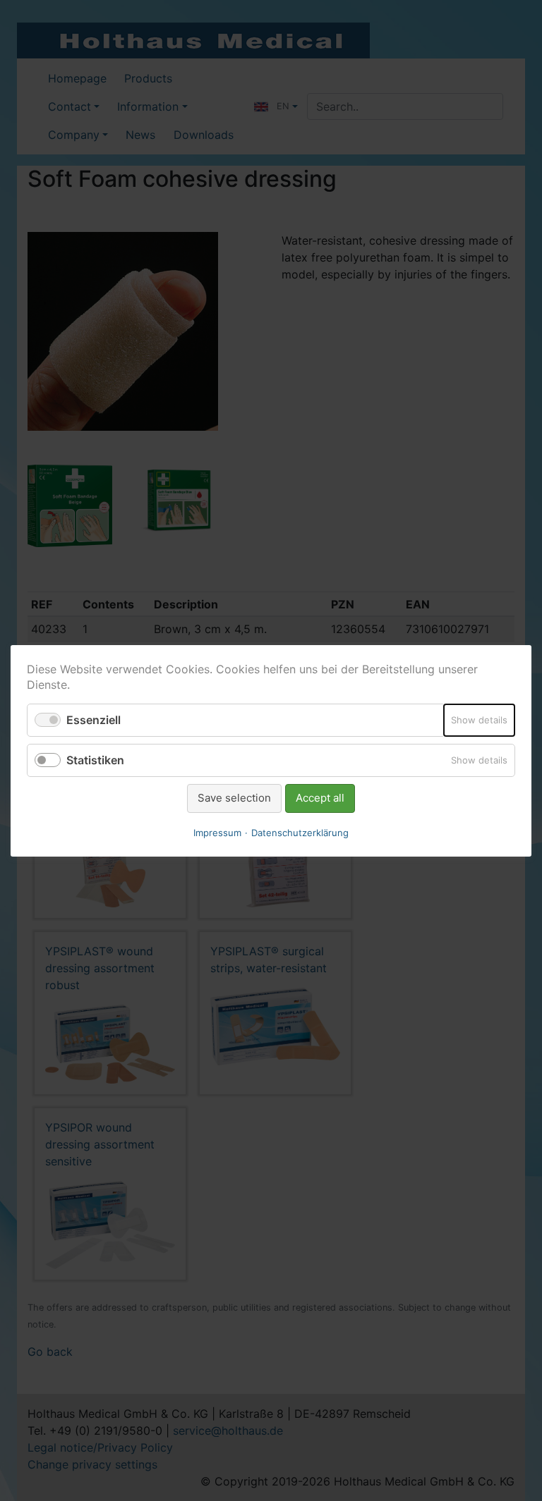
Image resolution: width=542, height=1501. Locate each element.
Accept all (320, 797)
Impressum (217, 832)
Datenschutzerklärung (300, 832)
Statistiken (95, 760)
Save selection (234, 797)
